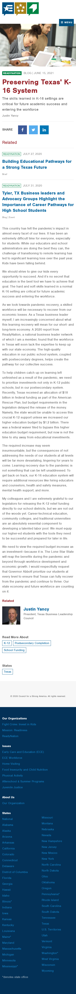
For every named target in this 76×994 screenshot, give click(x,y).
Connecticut (10, 860)
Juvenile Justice (12, 787)
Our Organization (13, 803)
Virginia (46, 947)
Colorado (8, 854)
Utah (45, 935)
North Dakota (50, 870)
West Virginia (50, 959)
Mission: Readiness (14, 730)
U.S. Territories (51, 929)
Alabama (7, 825)
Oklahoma (48, 882)
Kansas (7, 919)
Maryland (8, 943)
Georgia (7, 884)
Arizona (7, 837)
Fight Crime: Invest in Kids (19, 724)
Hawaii (6, 890)
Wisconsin (48, 965)
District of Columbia (15, 872)
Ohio (45, 876)
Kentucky (8, 925)
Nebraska (48, 829)
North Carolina (51, 865)
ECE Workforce (12, 758)
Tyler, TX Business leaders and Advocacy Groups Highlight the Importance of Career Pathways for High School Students (38, 201)
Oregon (46, 888)
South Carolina (51, 906)
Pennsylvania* (51, 894)
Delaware (8, 866)
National (7, 819)
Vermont (47, 941)
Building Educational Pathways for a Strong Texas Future (37, 164)
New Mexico (49, 853)
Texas (7, 672)
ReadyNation (12, 73)
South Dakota (50, 912)
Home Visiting (11, 764)
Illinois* (7, 901)
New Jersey (49, 847)
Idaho (5, 895)
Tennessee (48, 918)
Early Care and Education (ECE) (23, 752)
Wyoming (48, 971)
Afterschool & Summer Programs (23, 781)
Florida (6, 878)
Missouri (47, 817)
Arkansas (8, 842)
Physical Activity (12, 775)
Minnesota (8, 960)
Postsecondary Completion (32, 643)
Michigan (8, 954)
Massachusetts (11, 949)
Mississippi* (10, 966)
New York (48, 859)
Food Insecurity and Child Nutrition (25, 770)
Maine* (6, 937)
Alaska (6, 831)
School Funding (14, 650)
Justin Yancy (36, 609)
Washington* (50, 953)
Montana (47, 823)
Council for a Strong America (20, 9)
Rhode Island (50, 900)
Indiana (7, 907)
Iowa (5, 913)
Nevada (46, 835)
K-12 (7, 643)
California (8, 848)
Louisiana (8, 931)
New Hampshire (52, 841)
